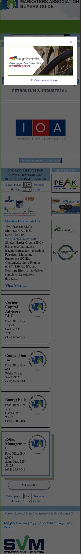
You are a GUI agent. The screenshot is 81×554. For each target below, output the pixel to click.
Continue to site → (44, 80)
